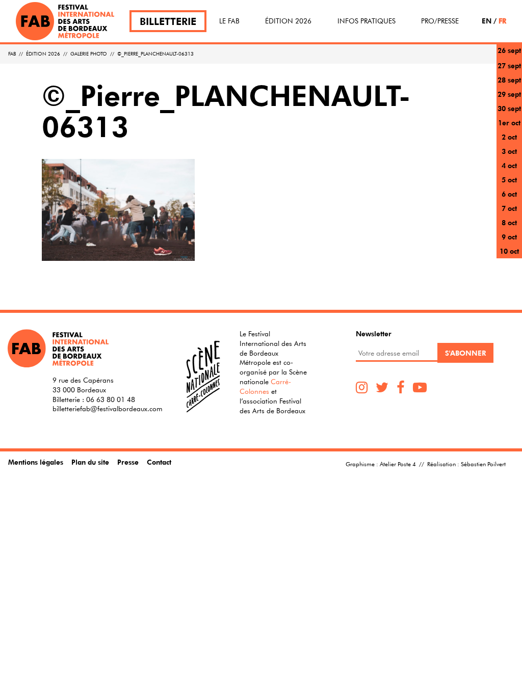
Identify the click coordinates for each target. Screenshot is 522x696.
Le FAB (229, 20)
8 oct (509, 222)
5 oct (509, 179)
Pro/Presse (440, 20)
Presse (128, 462)
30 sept (509, 108)
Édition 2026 (288, 20)
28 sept (509, 80)
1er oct (509, 122)
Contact (159, 462)
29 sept (509, 94)
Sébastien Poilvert (483, 464)
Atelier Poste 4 (398, 464)
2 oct (509, 137)
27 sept (509, 65)
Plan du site (90, 462)
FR (502, 20)
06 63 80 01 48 (110, 399)
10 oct (509, 251)
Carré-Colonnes (265, 386)
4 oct (509, 165)
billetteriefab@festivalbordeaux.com (108, 408)
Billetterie (168, 21)
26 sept (509, 50)
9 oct (509, 237)
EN (486, 20)
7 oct (509, 208)
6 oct (509, 194)
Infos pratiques (366, 20)
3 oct (509, 151)
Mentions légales (35, 462)
